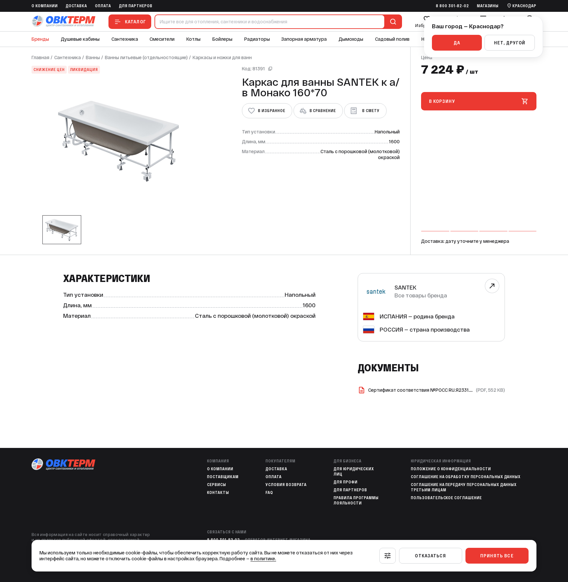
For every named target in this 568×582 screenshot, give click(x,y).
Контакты (218, 492)
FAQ (269, 492)
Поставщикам (223, 477)
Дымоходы (351, 39)
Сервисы (216, 484)
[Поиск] (392, 21)
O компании (45, 6)
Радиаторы (257, 39)
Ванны (93, 57)
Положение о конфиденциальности (451, 469)
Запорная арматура (304, 39)
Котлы (193, 39)
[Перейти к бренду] (492, 286)
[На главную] (63, 21)
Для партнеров (135, 6)
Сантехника (124, 39)
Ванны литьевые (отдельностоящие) (146, 57)
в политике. (263, 558)
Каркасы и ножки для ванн (222, 57)
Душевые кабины (80, 39)
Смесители (162, 39)
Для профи (346, 482)
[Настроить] (387, 556)
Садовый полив (392, 39)
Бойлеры (222, 39)
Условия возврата (286, 484)
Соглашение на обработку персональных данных (466, 477)
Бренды (40, 39)
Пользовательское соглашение (446, 498)
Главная (40, 57)
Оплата (103, 6)
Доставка (76, 6)
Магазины (488, 6)
